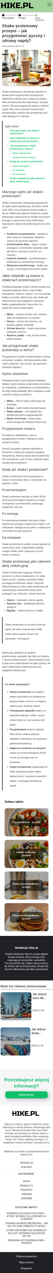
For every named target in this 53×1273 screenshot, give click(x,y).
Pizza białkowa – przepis (26, 822)
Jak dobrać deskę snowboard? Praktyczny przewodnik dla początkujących (41, 1031)
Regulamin (26, 1268)
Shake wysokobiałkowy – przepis (26, 885)
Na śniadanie (19, 174)
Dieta (26, 1181)
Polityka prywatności (26, 1256)
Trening (26, 1194)
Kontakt (26, 1167)
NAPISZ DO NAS (26, 1095)
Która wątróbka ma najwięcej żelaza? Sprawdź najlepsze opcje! (26, 1233)
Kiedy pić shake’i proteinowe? (26, 161)
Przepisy (22, 18)
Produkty (26, 1185)
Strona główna (8, 18)
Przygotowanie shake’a (24, 157)
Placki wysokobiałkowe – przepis (26, 917)
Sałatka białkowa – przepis (26, 854)
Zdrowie (26, 1198)
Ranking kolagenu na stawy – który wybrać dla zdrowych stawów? (26, 1216)
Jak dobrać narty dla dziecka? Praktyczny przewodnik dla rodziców (40, 996)
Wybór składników (22, 153)
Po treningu (18, 170)
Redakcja (26, 1163)
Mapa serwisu (26, 1262)
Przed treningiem (21, 166)
